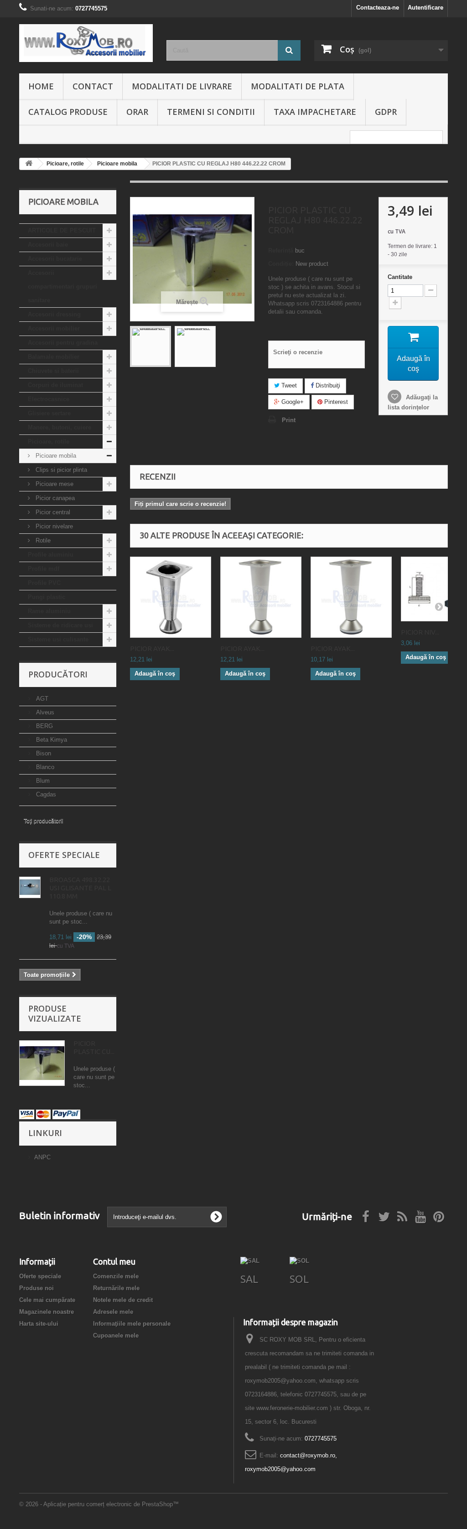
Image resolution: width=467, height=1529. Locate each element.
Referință (280, 250)
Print (289, 420)
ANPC (42, 1157)
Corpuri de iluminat (55, 385)
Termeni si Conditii (211, 111)
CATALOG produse (68, 111)
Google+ (292, 401)
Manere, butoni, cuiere (59, 427)
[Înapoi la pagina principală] (28, 164)
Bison (42, 753)
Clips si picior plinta (60, 469)
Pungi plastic (46, 597)
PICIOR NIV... (420, 632)
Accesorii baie (48, 244)
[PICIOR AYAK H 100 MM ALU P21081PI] (351, 597)
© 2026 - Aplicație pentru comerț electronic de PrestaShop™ (99, 1504)
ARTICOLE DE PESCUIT (62, 230)
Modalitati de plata (297, 86)
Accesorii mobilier (54, 328)
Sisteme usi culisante (58, 639)
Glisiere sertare (49, 413)
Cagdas (45, 794)
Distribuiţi (327, 385)
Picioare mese (53, 483)
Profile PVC (44, 582)
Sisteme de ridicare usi (60, 625)
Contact (93, 86)
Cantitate (400, 277)
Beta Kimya (50, 739)
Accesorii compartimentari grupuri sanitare (62, 286)
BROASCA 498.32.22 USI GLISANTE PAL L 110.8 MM (80, 888)
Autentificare (425, 7)
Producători (58, 674)
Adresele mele (113, 1311)
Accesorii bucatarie (55, 258)
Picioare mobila (55, 455)
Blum (42, 780)
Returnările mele (116, 1288)
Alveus (44, 712)
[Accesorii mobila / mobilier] (86, 43)
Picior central (52, 512)
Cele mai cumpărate (47, 1300)
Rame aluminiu (49, 611)
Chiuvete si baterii (53, 370)
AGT (41, 698)
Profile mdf (43, 568)
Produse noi (36, 1288)
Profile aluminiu (50, 554)
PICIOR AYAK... (152, 648)
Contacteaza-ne (377, 7)
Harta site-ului (38, 1323)
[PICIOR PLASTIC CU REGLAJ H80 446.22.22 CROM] (150, 346)
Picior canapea (54, 498)
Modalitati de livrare (182, 86)
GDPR (386, 111)
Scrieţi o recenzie (297, 352)
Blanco (44, 767)
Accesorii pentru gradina (63, 342)
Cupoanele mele (116, 1335)
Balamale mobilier (53, 356)
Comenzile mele (116, 1276)
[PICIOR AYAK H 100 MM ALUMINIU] (260, 597)
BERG (43, 726)
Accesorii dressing (54, 314)
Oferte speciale (64, 854)
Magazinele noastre (46, 1311)
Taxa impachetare (315, 111)
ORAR (137, 111)
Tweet (288, 385)
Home (41, 86)
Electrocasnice (48, 399)
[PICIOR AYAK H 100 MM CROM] (170, 597)
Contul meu (114, 1261)
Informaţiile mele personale (132, 1323)
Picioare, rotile (48, 441)
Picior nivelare (53, 526)
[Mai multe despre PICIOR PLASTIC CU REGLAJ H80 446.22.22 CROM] (42, 1063)
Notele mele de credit (123, 1300)
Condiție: (281, 263)
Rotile (42, 540)
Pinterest (335, 401)
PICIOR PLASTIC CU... (93, 1047)
